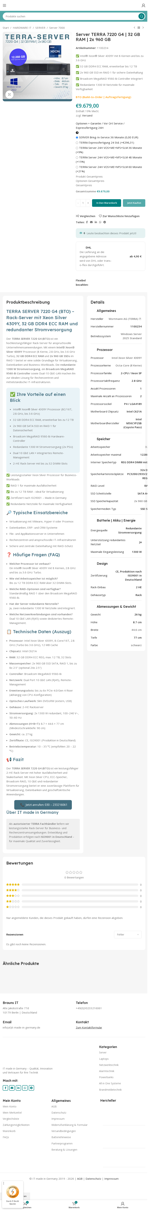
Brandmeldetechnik (110, 1089)
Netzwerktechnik (109, 1065)
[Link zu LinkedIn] (96, 222)
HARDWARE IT (22, 27)
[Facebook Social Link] (87, 222)
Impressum (58, 1118)
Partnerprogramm (62, 1143)
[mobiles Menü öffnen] (4, 5)
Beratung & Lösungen (64, 1149)
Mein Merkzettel (12, 1112)
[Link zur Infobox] (14, 1003)
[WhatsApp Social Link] (100, 222)
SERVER (40, 27)
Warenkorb (9, 1131)
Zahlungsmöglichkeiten (16, 1125)
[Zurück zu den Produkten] (139, 28)
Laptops (104, 1058)
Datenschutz (58, 1112)
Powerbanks (106, 1077)
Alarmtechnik (106, 1071)
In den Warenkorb (106, 202)
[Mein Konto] (143, 5)
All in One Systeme (110, 1083)
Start (6, 27)
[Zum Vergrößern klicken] (9, 94)
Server (102, 1052)
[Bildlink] (45, 1053)
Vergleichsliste (11, 1118)
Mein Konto (9, 1106)
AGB (54, 1106)
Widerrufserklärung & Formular (69, 1125)
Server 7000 (57, 27)
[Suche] (141, 16)
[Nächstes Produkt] (143, 28)
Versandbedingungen (63, 1131)
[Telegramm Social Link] (104, 222)
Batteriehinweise (61, 1137)
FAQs (6, 1137)
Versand (87, 115)
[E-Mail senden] (91, 222)
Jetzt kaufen (134, 202)
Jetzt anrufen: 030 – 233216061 (43, 805)
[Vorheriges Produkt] (134, 28)
